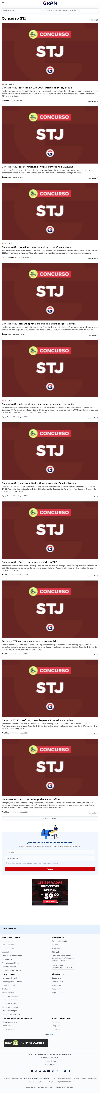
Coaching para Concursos (12, 982)
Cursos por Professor (10, 1007)
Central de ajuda (60, 941)
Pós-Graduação (8, 992)
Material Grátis (58, 982)
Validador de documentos (12, 956)
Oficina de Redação (9, 1011)
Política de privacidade (50, 1058)
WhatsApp (58, 948)
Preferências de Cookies (11, 970)
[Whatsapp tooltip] (57, 1071)
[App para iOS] (40, 1071)
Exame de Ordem (8, 985)
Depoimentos (57, 978)
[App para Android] (44, 1071)
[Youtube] (48, 1071)
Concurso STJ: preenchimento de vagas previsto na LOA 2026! (37, 166)
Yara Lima (5, 100)
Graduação (6, 989)
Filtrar (92, 20)
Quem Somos (7, 941)
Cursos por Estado (9, 1003)
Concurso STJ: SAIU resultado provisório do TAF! (29, 562)
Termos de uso (50, 1061)
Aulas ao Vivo (57, 985)
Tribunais (9, 84)
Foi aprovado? (62, 966)
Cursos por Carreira (9, 1000)
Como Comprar (8, 948)
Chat (56, 945)
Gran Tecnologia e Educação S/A (35, 1078)
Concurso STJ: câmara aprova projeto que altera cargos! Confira (39, 323)
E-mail (56, 952)
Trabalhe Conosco (9, 967)
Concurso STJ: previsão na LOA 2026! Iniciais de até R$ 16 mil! (37, 87)
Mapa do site (50, 1064)
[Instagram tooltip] (52, 1071)
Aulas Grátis (56, 989)
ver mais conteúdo (49, 819)
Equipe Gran (6, 177)
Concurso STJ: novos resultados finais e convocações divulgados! (39, 483)
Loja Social (6, 952)
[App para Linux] (36, 1071)
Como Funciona (8, 945)
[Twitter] (65, 1071)
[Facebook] (61, 1071)
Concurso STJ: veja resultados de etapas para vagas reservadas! (38, 404)
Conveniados (7, 959)
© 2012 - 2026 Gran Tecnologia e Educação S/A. (50, 1054)
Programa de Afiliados (10, 963)
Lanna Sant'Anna (8, 257)
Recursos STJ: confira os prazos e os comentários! (30, 641)
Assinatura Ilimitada (10, 978)
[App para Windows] (32, 1071)
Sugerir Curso (57, 992)
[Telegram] (69, 1071)
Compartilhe (92, 101)
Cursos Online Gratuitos (11, 1014)
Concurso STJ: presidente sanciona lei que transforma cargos (37, 247)
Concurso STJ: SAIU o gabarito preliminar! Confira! (31, 799)
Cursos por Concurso (10, 996)
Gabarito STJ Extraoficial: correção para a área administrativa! (37, 720)
